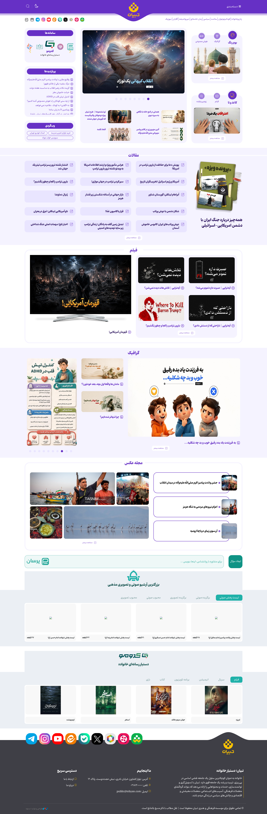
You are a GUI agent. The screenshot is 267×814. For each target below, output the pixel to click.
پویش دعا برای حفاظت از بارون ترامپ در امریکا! (159, 167)
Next (86, 62)
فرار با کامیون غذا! (114, 211)
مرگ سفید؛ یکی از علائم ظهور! (56, 83)
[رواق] (50, 44)
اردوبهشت (70, 719)
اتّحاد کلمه (101, 129)
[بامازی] (39, 46)
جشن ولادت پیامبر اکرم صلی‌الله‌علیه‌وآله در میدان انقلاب (188, 483)
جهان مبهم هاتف (178, 719)
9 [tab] (35, 451)
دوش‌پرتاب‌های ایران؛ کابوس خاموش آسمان (160, 226)
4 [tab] (135, 99)
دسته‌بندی (232, 7)
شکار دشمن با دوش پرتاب (166, 211)
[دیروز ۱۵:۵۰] (229, 507)
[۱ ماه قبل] (217, 121)
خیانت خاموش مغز (61, 92)
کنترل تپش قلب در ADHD (57, 96)
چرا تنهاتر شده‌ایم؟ (109, 417)
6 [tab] (125, 99)
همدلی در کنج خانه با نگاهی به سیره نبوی (147, 113)
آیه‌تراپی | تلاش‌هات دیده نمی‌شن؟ (162, 288)
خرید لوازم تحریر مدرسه (60, 133)
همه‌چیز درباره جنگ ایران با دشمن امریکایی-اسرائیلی (221, 223)
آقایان (175, 19)
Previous (181, 62)
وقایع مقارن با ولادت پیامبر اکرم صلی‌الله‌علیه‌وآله (48, 79)
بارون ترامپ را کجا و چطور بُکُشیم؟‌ (51, 181)
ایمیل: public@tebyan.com (132, 792)
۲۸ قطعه (196, 637)
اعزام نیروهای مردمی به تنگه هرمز (200, 507)
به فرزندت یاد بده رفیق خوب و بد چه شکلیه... (210, 442)
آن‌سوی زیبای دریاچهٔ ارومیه (203, 531)
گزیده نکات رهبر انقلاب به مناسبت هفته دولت (49, 88)
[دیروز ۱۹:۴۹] (217, 61)
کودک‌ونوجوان (224, 19)
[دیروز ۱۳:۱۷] (229, 531)
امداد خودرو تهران (37, 133)
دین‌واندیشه (184, 19)
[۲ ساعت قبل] (229, 482)
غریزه (238, 719)
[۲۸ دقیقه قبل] (172, 134)
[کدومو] (60, 46)
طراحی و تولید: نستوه (34, 808)
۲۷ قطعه (30, 637)
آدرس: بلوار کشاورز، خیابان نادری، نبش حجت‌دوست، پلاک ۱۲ (118, 779)
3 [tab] (139, 99)
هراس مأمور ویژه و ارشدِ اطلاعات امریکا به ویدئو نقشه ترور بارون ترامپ (103, 167)
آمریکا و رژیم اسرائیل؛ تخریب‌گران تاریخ (159, 181)
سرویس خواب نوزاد (50, 137)
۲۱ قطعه (140, 637)
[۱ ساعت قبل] (172, 116)
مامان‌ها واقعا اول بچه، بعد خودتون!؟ (100, 384)
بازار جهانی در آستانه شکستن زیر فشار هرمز (104, 196)
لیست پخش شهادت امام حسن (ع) (61, 637)
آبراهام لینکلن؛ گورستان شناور (163, 194)
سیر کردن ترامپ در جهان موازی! (107, 181)
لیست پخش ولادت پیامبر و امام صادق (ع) (224, 637)
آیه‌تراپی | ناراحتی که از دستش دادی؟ (212, 326)
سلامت (214, 19)
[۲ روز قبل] (52, 402)
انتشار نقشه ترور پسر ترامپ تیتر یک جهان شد (50, 167)
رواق (50, 51)
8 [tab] (116, 99)
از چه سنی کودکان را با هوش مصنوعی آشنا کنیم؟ (48, 101)
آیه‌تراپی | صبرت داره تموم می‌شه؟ (213, 288)
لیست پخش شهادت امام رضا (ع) (117, 637)
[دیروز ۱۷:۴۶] (133, 61)
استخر (127, 719)
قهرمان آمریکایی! (118, 332)
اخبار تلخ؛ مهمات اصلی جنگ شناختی (49, 224)
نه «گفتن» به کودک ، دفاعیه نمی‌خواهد (52, 105)
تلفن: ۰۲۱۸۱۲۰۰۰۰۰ (139, 785)
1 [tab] (148, 99)
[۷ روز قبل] (161, 308)
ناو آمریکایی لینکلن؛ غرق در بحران (51, 211)
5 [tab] (130, 99)
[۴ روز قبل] (212, 270)
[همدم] (70, 46)
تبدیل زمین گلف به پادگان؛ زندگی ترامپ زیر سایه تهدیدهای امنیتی (103, 226)
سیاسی (206, 19)
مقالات (133, 155)
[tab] (232, 38)
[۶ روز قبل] (212, 308)
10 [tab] (30, 451)
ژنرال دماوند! (61, 194)
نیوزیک (168, 19)
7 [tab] (121, 99)
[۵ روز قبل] (161, 270)
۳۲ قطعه (85, 637)
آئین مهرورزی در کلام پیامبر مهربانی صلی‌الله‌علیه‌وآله (148, 131)
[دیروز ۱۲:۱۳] (46, 522)
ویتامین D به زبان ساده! (59, 109)
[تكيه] (29, 46)
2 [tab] (144, 99)
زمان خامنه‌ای (196, 19)
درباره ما (70, 785)
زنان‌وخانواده (236, 19)
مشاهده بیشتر (215, 78)
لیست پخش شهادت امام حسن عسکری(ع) (168, 637)
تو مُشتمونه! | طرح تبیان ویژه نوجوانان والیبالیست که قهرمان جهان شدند (95, 115)
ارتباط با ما (69, 779)
